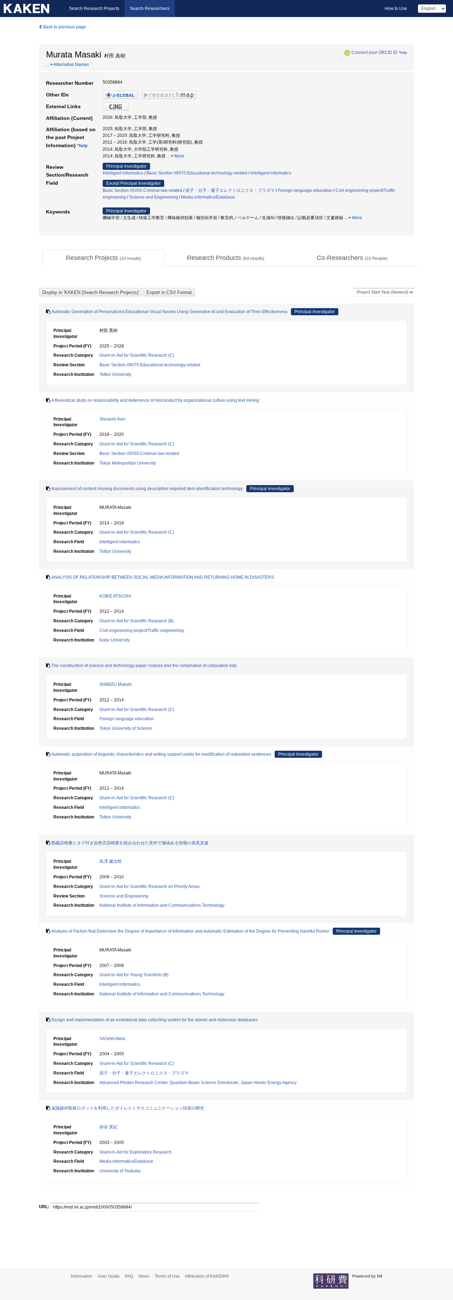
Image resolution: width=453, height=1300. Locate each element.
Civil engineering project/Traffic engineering (141, 630)
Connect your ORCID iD (374, 52)
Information (81, 1276)
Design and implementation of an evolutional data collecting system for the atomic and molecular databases (154, 1019)
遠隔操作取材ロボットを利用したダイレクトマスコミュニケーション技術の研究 (127, 1108)
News (143, 1276)
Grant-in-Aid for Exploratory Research (135, 1152)
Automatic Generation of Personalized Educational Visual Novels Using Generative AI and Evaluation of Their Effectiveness (169, 311)
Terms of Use (167, 1276)
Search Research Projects (94, 8)
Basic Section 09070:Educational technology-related (197, 173)
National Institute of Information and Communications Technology (161, 905)
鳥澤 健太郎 (110, 861)
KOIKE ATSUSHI (115, 596)
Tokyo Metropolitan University (127, 463)
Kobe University (114, 640)
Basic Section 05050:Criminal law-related (142, 190)
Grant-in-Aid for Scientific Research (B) (136, 620)
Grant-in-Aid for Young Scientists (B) (133, 974)
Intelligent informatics (123, 173)
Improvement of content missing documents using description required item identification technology (147, 488)
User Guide (109, 1276)
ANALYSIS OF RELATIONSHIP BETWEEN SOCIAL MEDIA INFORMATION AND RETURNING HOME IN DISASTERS (162, 577)
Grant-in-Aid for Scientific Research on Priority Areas (149, 886)
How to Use (396, 8)
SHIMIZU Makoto (115, 684)
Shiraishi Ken (112, 419)
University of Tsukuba (120, 1170)
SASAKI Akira (112, 1038)
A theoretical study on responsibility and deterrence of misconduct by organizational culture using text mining (155, 400)
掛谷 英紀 (108, 1126)
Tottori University (115, 374)
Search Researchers (150, 8)
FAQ (129, 1276)
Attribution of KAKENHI (207, 1276)
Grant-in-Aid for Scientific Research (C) (136, 355)
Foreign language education (305, 190)
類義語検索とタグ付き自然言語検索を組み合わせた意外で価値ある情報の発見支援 (129, 842)
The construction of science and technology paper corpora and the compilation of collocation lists (144, 665)
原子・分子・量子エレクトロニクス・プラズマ (230, 190)
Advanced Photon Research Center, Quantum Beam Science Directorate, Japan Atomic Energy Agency (198, 1082)
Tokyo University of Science (125, 728)
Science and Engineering (153, 197)
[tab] (103, 258)
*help (402, 52)
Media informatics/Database (208, 197)
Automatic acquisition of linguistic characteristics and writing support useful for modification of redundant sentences (161, 754)
